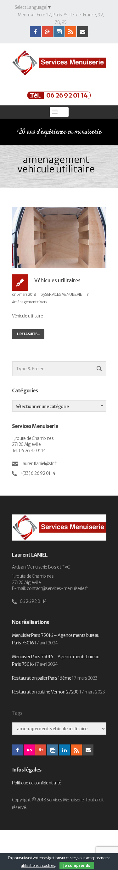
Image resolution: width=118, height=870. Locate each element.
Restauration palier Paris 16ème (41, 678)
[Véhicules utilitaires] (59, 237)
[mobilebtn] (59, 112)
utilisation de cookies (38, 865)
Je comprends (76, 865)
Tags (17, 713)
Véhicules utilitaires (57, 280)
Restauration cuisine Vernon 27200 (45, 692)
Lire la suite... (28, 334)
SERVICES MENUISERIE (63, 294)
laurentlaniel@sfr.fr (39, 463)
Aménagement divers (29, 302)
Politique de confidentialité (36, 783)
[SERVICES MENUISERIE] (59, 63)
